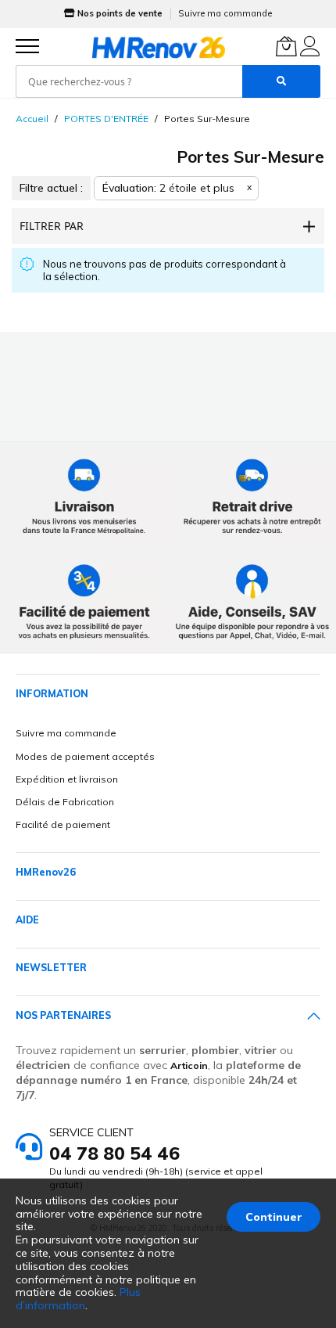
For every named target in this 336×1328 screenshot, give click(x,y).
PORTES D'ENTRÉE (106, 118)
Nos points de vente (120, 13)
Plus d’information (78, 1298)
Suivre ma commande (225, 13)
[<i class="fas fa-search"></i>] (281, 81)
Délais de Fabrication (65, 802)
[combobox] (129, 81)
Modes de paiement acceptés (85, 756)
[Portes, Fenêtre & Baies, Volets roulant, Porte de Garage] (158, 47)
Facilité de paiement (63, 824)
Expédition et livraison (67, 779)
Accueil (32, 118)
